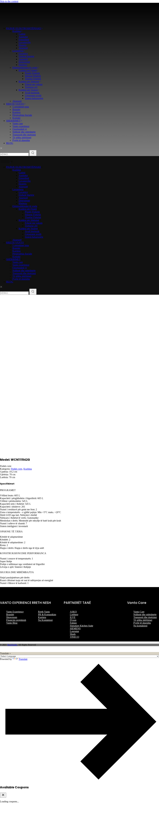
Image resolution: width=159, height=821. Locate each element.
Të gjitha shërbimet (142, 620)
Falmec (73, 623)
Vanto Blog (11, 623)
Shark (73, 634)
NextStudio (12, 645)
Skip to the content (9, 1)
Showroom (11, 617)
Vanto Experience (15, 611)
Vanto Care (138, 611)
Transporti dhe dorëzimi (145, 617)
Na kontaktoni (140, 625)
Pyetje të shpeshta (142, 623)
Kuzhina (27, 469)
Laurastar (74, 631)
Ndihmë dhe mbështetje (145, 614)
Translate (23, 659)
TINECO (74, 637)
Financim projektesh (16, 620)
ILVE (72, 617)
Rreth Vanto (44, 611)
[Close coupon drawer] (3, 795)
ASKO (73, 611)
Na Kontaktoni (45, 620)
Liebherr (74, 614)
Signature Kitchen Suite (81, 625)
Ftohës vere (16, 469)
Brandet (10, 614)
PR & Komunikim (47, 614)
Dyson (73, 620)
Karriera (42, 617)
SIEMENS (75, 628)
